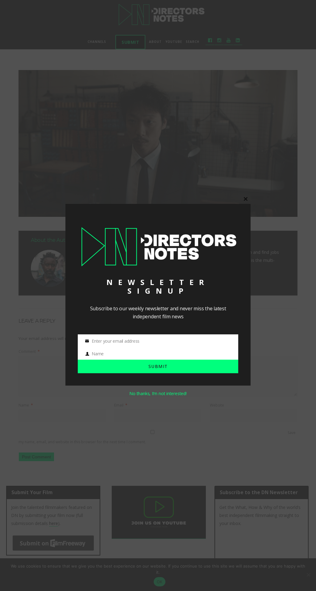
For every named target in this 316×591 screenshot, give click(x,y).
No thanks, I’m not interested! (157, 393)
